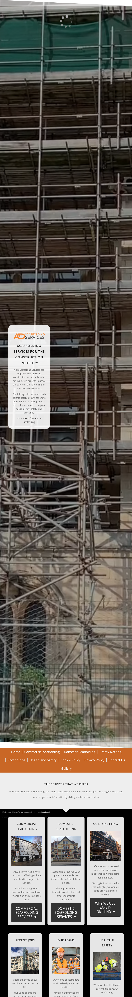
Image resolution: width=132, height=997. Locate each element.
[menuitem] (15, 752)
